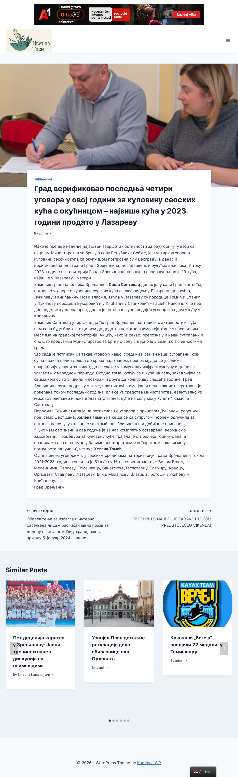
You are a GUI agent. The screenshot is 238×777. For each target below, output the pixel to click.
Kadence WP (149, 762)
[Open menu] (228, 40)
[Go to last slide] (14, 648)
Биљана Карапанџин (34, 674)
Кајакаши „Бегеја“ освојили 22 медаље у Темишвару (196, 645)
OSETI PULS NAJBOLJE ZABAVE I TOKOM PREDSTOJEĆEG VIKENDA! (172, 518)
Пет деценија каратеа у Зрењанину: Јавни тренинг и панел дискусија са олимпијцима (39, 651)
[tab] (110, 720)
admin (43, 233)
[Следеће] (224, 648)
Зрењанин (43, 179)
